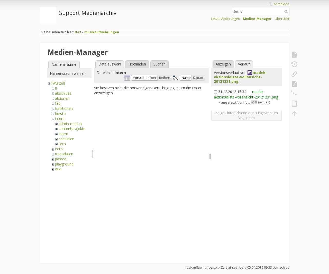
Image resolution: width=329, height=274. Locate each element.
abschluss (63, 93)
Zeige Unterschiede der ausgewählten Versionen (246, 115)
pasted (60, 158)
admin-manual (71, 123)
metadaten (64, 153)
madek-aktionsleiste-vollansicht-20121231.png (240, 77)
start (78, 32)
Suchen (159, 64)
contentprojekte (72, 128)
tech (62, 143)
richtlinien (66, 138)
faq (57, 103)
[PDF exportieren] (294, 84)
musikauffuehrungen (101, 32)
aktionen (62, 98)
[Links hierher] (294, 74)
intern (60, 118)
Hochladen (137, 64)
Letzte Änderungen (225, 18)
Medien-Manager (257, 18)
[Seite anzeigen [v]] (294, 55)
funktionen (64, 108)
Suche (286, 11)
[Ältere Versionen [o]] (294, 64)
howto (60, 113)
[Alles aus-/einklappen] (294, 94)
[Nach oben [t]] (294, 113)
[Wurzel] (58, 83)
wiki (58, 169)
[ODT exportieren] (294, 104)
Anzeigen (223, 64)
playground (64, 164)
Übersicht (282, 18)
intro (59, 148)
